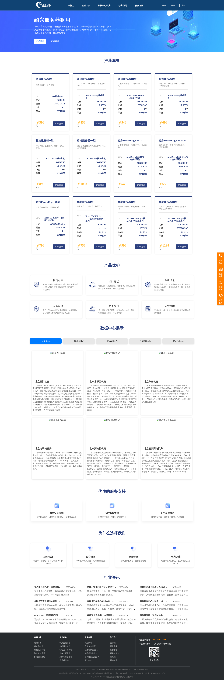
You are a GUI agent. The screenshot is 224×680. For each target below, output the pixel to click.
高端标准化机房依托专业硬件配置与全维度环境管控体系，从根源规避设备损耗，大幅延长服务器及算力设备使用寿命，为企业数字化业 (164, 595)
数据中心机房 (104, 5)
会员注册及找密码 (92, 657)
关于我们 (113, 643)
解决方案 (139, 5)
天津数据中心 (78, 341)
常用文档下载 (65, 643)
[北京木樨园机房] (112, 353)
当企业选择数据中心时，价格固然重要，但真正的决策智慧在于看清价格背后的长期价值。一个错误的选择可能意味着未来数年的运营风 (164, 609)
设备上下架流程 (66, 650)
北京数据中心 (45, 341)
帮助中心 (88, 660)
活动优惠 (40, 41)
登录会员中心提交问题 (162, 644)
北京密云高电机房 (153, 448)
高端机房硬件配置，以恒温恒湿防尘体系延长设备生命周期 (153, 587)
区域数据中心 (178, 341)
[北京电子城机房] (57, 420)
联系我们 (113, 657)
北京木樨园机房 (98, 381)
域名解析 (88, 643)
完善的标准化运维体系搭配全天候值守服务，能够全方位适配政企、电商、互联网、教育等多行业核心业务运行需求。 (111, 609)
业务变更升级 (65, 653)
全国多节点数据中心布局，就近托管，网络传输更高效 (47, 601)
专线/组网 (122, 5)
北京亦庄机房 (151, 381)
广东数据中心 (145, 341)
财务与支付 (114, 653)
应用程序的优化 (91, 650)
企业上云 (86, 5)
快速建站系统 (39, 657)
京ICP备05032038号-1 (137, 673)
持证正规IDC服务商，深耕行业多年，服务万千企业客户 (101, 587)
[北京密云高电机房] (166, 420)
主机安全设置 (90, 646)
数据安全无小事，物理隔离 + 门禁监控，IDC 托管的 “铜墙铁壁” (101, 616)
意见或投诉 (64, 660)
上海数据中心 (112, 341)
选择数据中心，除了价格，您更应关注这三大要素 (153, 601)
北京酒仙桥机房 (98, 448)
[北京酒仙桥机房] (112, 420)
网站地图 (113, 660)
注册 (183, 5)
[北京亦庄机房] (166, 353)
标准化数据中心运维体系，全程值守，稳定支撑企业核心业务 (100, 601)
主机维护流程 (65, 646)
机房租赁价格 (39, 650)
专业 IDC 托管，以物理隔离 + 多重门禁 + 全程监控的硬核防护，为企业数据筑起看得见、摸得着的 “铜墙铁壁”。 (111, 623)
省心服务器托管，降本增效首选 (47, 587)
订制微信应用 (39, 653)
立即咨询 (55, 41)
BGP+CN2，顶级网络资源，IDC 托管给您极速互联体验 (47, 616)
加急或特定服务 (66, 657)
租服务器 (37, 643)
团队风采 (113, 646)
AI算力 (71, 5)
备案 (164, 5)
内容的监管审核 (91, 653)
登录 (173, 5)
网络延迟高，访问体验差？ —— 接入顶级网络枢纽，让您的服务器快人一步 (153, 616)
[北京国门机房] (57, 353)
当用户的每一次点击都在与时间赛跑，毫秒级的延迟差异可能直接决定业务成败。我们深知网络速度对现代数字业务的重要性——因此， (164, 623)
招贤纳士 (113, 650)
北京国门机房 (42, 381)
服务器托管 (38, 646)
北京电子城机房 (43, 448)
